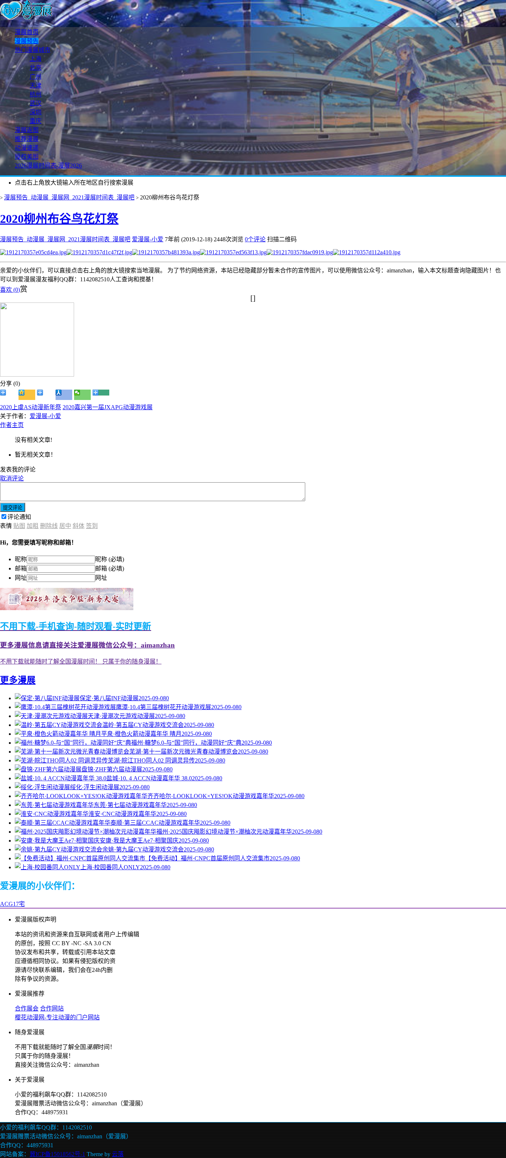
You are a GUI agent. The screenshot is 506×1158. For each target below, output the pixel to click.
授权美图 (27, 156)
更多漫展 (18, 680)
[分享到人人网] (64, 395)
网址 (21, 578)
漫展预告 (27, 41)
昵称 (21, 559)
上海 (35, 59)
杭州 (35, 94)
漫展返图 (27, 130)
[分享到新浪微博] (8, 395)
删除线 (49, 526)
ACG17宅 (12, 904)
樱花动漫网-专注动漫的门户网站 (57, 1017)
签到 (92, 526)
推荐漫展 (27, 139)
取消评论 (12, 478)
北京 (35, 67)
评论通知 (19, 517)
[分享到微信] (82, 395)
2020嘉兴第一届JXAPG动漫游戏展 (108, 407)
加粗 (33, 526)
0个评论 (255, 239)
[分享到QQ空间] (27, 395)
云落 (118, 1154)
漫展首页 (27, 32)
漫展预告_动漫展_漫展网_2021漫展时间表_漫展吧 (69, 197)
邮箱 (21, 568)
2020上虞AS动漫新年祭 (30, 407)
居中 (65, 526)
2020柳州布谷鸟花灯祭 (59, 218)
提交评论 (12, 507)
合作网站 (52, 1008)
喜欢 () (10, 290)
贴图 (19, 526)
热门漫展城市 (32, 50)
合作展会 (27, 1008)
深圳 (35, 112)
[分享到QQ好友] (45, 395)
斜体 (78, 526)
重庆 (35, 121)
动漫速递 (27, 148)
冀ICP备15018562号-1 (57, 1154)
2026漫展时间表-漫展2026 (48, 165)
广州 (35, 76)
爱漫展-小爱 (147, 239)
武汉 (35, 103)
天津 (35, 85)
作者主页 (12, 425)
